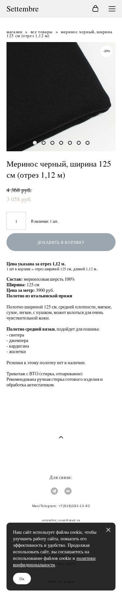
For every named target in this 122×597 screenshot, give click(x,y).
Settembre (23, 9)
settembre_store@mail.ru (61, 520)
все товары (42, 32)
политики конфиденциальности (54, 561)
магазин (14, 32)
